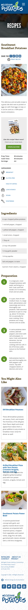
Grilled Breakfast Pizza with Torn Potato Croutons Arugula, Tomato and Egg (13, 468)
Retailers (5, 557)
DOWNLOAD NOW (14, 147)
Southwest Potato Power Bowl (14, 514)
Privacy (14, 559)
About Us (16, 557)
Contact (5, 559)
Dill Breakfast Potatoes (13, 409)
